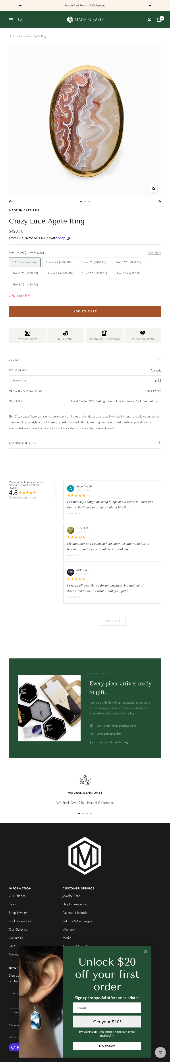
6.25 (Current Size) (25, 262)
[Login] (149, 19)
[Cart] (159, 20)
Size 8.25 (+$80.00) (25, 285)
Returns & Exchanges (77, 921)
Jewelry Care (71, 895)
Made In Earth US (24, 210)
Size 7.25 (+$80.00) (94, 273)
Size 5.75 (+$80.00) (25, 273)
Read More (73, 513)
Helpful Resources (75, 904)
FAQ (12, 946)
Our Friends (17, 895)
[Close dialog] (146, 951)
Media (67, 937)
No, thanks (107, 1046)
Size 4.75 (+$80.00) (93, 262)
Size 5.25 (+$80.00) (128, 262)
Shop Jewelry (18, 912)
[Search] (20, 20)
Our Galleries (18, 929)
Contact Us (16, 937)
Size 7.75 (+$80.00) (128, 273)
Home (12, 36)
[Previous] (11, 201)
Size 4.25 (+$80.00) (59, 262)
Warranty (69, 929)
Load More (112, 620)
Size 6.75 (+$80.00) (60, 273)
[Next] (159, 201)
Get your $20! (107, 1021)
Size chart (154, 252)
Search (13, 904)
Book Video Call (20, 921)
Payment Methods (75, 912)
